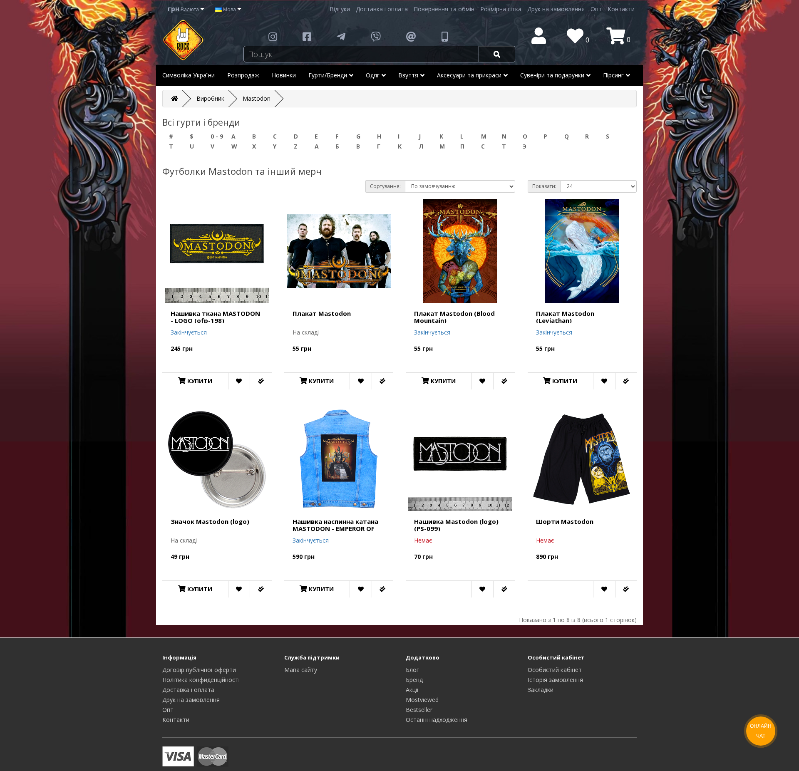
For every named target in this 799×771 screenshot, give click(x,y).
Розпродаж (243, 75)
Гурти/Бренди (327, 75)
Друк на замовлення (556, 9)
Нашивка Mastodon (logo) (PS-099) (456, 525)
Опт (596, 9)
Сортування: (385, 186)
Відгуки (340, 9)
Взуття (408, 75)
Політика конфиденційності (201, 680)
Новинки (284, 75)
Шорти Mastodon (564, 521)
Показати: (544, 186)
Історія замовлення (555, 680)
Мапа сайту (300, 670)
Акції (412, 690)
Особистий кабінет (555, 670)
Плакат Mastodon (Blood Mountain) (454, 317)
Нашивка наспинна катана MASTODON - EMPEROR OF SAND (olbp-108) (335, 528)
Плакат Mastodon (322, 313)
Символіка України (188, 75)
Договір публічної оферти (199, 670)
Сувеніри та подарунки (552, 75)
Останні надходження (436, 720)
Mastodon (256, 98)
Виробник (210, 98)
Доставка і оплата (382, 9)
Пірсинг (613, 75)
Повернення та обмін (444, 9)
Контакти (621, 9)
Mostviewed (422, 700)
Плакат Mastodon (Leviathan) (565, 317)
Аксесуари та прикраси (469, 75)
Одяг (373, 75)
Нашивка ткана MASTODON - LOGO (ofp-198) (215, 317)
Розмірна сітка (500, 9)
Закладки (540, 690)
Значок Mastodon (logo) (210, 521)
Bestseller (419, 710)
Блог (412, 670)
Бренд (414, 680)
